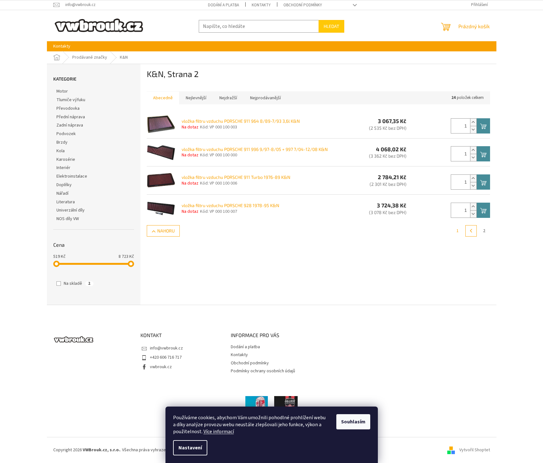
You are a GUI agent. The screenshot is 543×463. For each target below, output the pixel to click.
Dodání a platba (223, 5)
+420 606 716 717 (166, 357)
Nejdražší (228, 98)
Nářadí (62, 193)
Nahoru (166, 230)
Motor (62, 91)
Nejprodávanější (265, 98)
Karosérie (65, 159)
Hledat (331, 26)
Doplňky (64, 185)
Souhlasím (353, 421)
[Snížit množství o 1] (473, 129)
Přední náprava (70, 117)
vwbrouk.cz (161, 367)
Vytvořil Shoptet (474, 450)
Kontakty (261, 5)
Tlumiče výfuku (70, 100)
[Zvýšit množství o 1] (473, 122)
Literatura (65, 202)
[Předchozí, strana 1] (471, 231)
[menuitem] (62, 46)
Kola (60, 151)
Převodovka (68, 108)
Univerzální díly (70, 210)
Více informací (219, 431)
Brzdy (62, 142)
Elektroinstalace (71, 176)
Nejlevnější (196, 98)
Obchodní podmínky (302, 5)
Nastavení (190, 447)
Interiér (63, 168)
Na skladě (77, 283)
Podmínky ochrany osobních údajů (263, 371)
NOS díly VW (67, 219)
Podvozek (66, 134)
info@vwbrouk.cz (166, 348)
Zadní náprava (69, 125)
